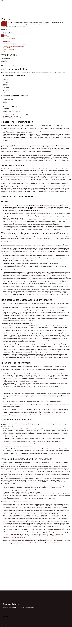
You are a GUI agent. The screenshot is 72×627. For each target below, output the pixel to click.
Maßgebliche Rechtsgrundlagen (9, 39)
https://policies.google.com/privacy (20, 535)
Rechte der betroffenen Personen (9, 43)
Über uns (6, 18)
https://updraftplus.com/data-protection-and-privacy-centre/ (15, 415)
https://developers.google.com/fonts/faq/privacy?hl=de (14, 537)
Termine (5, 16)
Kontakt (4, 21)
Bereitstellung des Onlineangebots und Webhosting (13, 46)
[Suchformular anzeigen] (4, 24)
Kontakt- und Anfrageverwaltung (9, 49)
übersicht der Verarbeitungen (9, 38)
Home (5, 13)
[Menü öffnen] (2, 35)
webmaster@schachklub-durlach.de (15, 65)
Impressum (5, 616)
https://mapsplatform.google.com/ (28, 542)
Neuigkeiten (6, 15)
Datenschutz (5, 617)
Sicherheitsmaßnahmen (7, 41)
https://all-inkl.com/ (49, 357)
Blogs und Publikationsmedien (9, 47)
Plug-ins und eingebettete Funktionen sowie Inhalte (13, 51)
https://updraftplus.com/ (44, 414)
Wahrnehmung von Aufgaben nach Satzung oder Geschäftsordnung (16, 44)
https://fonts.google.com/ (58, 534)
